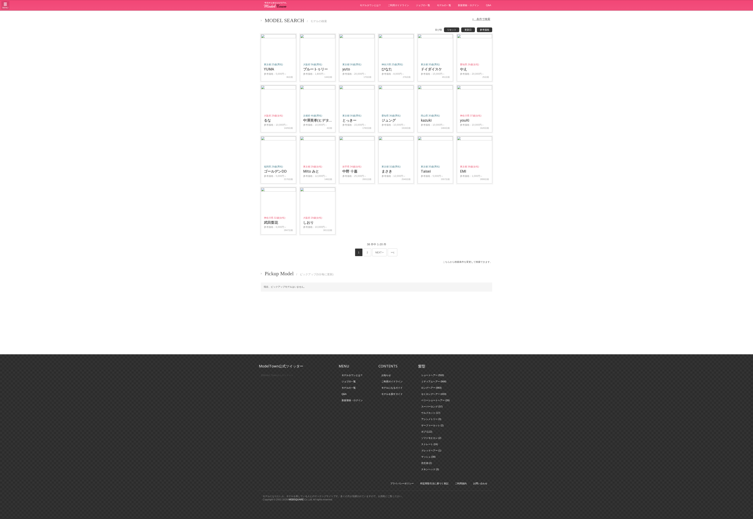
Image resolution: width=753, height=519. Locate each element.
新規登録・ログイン (468, 5)
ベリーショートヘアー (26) (435, 400)
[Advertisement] (376, 322)
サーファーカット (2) (432, 425)
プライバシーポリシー (402, 483)
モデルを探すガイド (392, 394)
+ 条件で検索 (481, 19)
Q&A (488, 5)
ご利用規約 (461, 483)
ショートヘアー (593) (432, 375)
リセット (451, 29)
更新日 (468, 29)
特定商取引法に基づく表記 (434, 483)
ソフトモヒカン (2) (431, 438)
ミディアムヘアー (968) (433, 381)
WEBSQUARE (296, 499)
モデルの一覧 (444, 5)
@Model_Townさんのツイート (277, 375)
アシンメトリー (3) (431, 419)
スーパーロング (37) (432, 406)
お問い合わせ (480, 483)
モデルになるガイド (392, 387)
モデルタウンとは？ (370, 5)
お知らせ (386, 375)
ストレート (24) (429, 444)
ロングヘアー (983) (431, 387)
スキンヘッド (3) (430, 469)
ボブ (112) (426, 431)
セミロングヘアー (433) (433, 394)
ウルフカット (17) (430, 413)
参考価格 (484, 29)
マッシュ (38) (428, 456)
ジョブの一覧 (423, 5)
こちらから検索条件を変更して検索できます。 (467, 262)
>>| (392, 252)
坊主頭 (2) (426, 463)
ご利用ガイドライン (398, 5)
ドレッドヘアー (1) (431, 450)
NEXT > (379, 252)
